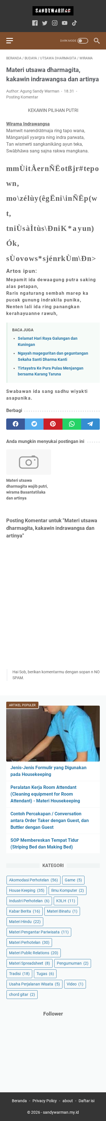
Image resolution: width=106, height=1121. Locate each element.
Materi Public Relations (33, 953)
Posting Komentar (22, 97)
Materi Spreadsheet (29, 963)
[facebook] (15, 424)
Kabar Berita (24, 911)
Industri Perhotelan (29, 901)
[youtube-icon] (64, 23)
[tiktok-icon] (74, 23)
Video (75, 984)
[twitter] (34, 424)
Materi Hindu (25, 921)
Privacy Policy (45, 1101)
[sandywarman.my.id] (53, 10)
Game (73, 880)
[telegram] (90, 424)
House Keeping (26, 890)
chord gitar (22, 994)
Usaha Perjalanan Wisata (34, 984)
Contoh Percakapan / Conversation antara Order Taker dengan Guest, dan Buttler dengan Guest (49, 820)
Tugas (45, 973)
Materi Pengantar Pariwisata (39, 932)
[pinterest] (53, 424)
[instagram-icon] (54, 23)
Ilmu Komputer (67, 890)
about (67, 1101)
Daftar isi (86, 1101)
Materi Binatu (62, 911)
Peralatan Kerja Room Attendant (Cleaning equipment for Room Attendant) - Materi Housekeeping (45, 794)
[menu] (13, 41)
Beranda (19, 1101)
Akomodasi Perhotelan (33, 880)
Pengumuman (72, 963)
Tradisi (19, 973)
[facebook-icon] (35, 23)
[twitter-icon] (44, 23)
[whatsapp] (71, 424)
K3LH (65, 901)
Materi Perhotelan (29, 942)
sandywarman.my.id (61, 1112)
